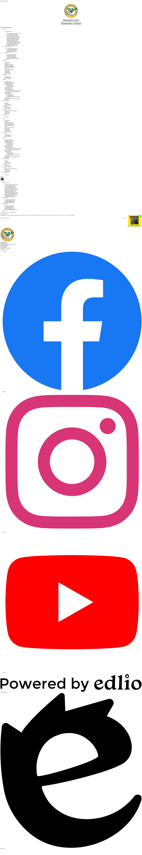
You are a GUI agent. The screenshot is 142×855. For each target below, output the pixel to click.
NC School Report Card (9, 67)
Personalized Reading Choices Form (13, 96)
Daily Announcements (4, 212)
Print (125, 218)
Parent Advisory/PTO (8, 88)
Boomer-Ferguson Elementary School (13, 33)
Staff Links (7, 111)
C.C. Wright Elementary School (12, 35)
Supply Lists (7, 97)
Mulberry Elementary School (12, 40)
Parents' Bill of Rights (9, 89)
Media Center (7, 76)
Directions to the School (9, 64)
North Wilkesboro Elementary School (13, 41)
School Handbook (8, 92)
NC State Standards (8, 77)
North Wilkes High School (11, 55)
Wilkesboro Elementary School (12, 45)
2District (6, 59)
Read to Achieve (8, 78)
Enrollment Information (9, 83)
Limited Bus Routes (10, 85)
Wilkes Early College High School (13, 58)
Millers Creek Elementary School (13, 36)
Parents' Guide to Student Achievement (14, 90)
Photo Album (7, 113)
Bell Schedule (7, 62)
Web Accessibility (8, 73)
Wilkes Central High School (12, 57)
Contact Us (7, 63)
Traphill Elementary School (12, 44)
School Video (7, 71)
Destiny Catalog (10, 94)
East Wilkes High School (11, 54)
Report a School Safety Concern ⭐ (11, 110)
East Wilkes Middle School (12, 49)
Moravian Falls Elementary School (13, 37)
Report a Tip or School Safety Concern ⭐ (12, 91)
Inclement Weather (8, 84)
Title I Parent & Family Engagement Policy (12, 98)
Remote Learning (10, 86)
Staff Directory (7, 72)
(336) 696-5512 (6, 245)
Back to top (5, 251)
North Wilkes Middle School (12, 50)
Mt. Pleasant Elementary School (12, 39)
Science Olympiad (8, 104)
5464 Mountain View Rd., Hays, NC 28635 (8, 244)
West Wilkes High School (11, 56)
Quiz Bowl (7, 103)
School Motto (7, 70)
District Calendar (8, 108)
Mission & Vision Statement (10, 66)
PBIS (6, 68)
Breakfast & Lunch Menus (9, 82)
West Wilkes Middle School (12, 51)
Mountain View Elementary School (13, 38)
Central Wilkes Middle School (12, 48)
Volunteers (7, 99)
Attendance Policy (8, 81)
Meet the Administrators (9, 65)
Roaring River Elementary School (13, 42)
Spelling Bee (7, 105)
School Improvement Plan (9, 69)
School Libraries (8, 93)
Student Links (7, 112)
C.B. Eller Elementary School (12, 34)
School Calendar (8, 107)
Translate (8, 248)
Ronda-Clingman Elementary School (13, 43)
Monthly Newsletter (8, 87)
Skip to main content (4, 0)
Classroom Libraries (10, 95)
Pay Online (7, 116)
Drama (6, 102)
